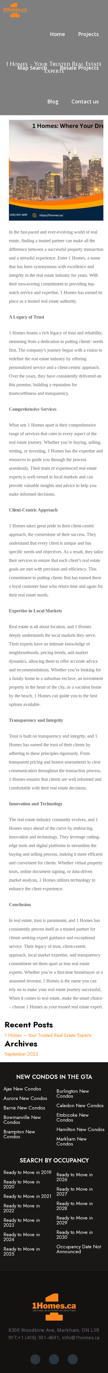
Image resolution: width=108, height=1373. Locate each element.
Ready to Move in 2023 (21, 1223)
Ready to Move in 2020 (21, 1184)
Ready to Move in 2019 (27, 1172)
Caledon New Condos (80, 1105)
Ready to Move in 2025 (21, 1251)
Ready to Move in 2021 (27, 1196)
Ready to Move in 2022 (21, 1208)
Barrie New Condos (24, 1107)
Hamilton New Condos (80, 1129)
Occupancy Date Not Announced (78, 1249)
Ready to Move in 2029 (74, 1220)
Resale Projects (79, 67)
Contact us (85, 101)
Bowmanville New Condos (22, 1120)
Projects (88, 34)
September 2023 (21, 1054)
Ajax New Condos (22, 1088)
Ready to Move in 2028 (74, 1206)
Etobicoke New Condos (72, 1117)
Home (57, 34)
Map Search (32, 67)
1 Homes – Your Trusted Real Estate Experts (48, 1035)
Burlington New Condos (72, 1094)
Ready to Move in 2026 (74, 1177)
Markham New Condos (71, 1141)
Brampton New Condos (19, 1134)
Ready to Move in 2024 (21, 1237)
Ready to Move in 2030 (74, 1235)
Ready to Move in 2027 (74, 1191)
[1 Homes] (14, 9)
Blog (52, 101)
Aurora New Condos (25, 1098)
